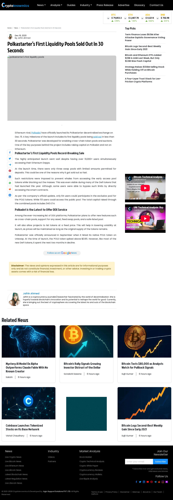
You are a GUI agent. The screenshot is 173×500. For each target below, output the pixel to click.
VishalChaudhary (15, 435)
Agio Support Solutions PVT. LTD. (57, 491)
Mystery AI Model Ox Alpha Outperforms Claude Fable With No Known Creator (27, 367)
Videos (51, 457)
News (40, 5)
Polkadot (36, 132)
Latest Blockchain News (16, 474)
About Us (147, 492)
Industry (85, 5)
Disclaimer (125, 492)
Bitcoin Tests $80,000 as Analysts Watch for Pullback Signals (142, 365)
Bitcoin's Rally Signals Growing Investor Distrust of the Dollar (82, 365)
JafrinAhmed (24, 38)
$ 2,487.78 (133, 18)
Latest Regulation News (16, 478)
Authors (94, 494)
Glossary (139, 5)
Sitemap (136, 492)
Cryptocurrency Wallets (90, 474)
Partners (52, 461)
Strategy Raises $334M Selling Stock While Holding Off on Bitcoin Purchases (144, 69)
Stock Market (85, 457)
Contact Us (156, 5)
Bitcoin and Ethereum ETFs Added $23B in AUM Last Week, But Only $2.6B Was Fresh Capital (143, 58)
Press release (105, 5)
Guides (71, 5)
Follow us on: (62, 252)
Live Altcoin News (13, 470)
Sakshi (9, 377)
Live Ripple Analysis (88, 478)
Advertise (123, 5)
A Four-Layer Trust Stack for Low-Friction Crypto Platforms (143, 80)
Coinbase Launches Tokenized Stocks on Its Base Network (24, 427)
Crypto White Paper (88, 465)
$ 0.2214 (149, 18)
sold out (97, 136)
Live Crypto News (13, 457)
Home (9, 28)
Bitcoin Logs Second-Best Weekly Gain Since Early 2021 (143, 48)
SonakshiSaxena (72, 373)
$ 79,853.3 (116, 18)
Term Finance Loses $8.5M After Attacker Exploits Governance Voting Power (145, 37)
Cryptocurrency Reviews (91, 470)
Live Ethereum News (14, 465)
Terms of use (97, 492)
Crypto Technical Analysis (91, 461)
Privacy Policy (111, 492)
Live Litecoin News (13, 483)
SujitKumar (127, 373)
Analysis (55, 5)
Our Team (157, 492)
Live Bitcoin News (13, 461)
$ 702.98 (165, 18)
